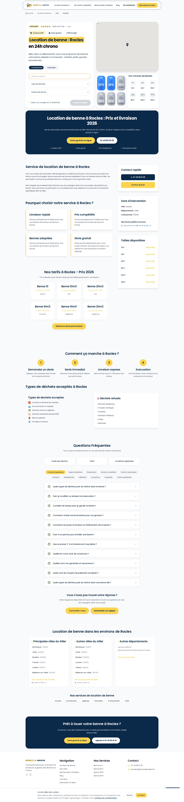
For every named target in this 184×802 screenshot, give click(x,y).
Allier (57, 13)
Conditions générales (124, 461)
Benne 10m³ (98, 769)
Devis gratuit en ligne (81, 140)
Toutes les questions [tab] (55, 472)
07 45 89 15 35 (107, 140)
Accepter (141, 795)
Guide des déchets (60, 461)
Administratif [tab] (69, 477)
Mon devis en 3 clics (147, 5)
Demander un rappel (104, 610)
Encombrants (71, 701)
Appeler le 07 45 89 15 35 (106, 740)
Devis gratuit (139, 185)
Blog (118, 5)
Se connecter (129, 5)
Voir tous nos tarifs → (127, 657)
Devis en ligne (80, 102)
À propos (63, 779)
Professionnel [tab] (37, 68)
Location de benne (61, 5)
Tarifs (92, 461)
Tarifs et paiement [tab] (124, 477)
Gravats (58, 701)
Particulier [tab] (51, 68)
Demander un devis (68, 782)
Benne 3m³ (98, 765)
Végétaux (85, 701)
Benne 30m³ (99, 775)
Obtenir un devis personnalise (69, 326)
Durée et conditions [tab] (108, 472)
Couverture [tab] (95, 477)
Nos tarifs (64, 769)
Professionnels (114, 701)
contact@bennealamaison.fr (143, 769)
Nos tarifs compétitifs (82, 5)
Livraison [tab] (56, 477)
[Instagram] (30, 775)
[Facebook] (27, 775)
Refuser (130, 795)
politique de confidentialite (106, 798)
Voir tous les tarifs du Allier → (44, 679)
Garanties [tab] (108, 477)
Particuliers (98, 701)
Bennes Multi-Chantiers (104, 5)
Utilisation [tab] (82, 477)
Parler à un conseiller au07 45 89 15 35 (45, 103)
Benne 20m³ (99, 772)
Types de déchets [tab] (75, 472)
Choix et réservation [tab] (129, 472)
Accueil (30, 13)
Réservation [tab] (91, 472)
